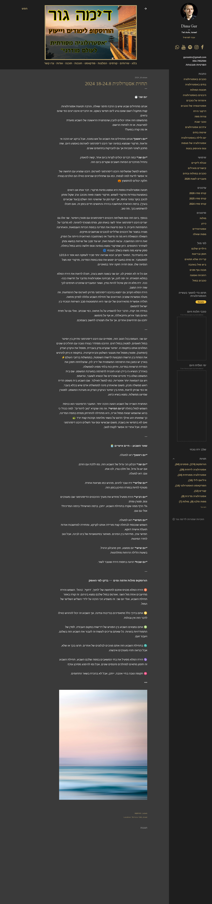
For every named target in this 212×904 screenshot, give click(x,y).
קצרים (200, 491)
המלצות (102, 63)
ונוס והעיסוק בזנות (196, 148)
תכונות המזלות (198, 90)
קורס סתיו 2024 (197, 204)
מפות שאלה (199, 234)
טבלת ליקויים (198, 163)
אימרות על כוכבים (196, 100)
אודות (59, 63)
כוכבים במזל (199, 280)
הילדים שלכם (198, 248)
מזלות (203, 218)
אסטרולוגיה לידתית (193, 469)
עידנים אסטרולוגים (195, 127)
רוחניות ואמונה (198, 275)
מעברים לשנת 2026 (195, 178)
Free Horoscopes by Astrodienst (191, 315)
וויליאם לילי (197, 480)
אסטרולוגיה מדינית (194, 496)
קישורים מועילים (197, 168)
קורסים (113, 63)
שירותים (124, 63)
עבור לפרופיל (189, 37)
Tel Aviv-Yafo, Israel (139, 817)
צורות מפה (200, 116)
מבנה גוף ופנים (198, 270)
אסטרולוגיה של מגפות (193, 143)
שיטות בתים (199, 132)
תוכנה (68, 63)
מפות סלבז (198, 501)
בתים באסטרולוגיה (195, 84)
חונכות (78, 63)
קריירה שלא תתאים (195, 259)
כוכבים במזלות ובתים (194, 173)
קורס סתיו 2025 (197, 198)
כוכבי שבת (200, 121)
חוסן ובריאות (199, 254)
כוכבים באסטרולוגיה (195, 79)
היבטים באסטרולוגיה (194, 95)
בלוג (134, 63)
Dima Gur (189, 26)
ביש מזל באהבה (197, 264)
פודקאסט (90, 63)
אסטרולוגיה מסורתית (192, 475)
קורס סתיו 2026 (197, 193)
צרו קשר (49, 63)
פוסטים (182, 464)
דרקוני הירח (199, 111)
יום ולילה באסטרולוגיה (193, 137)
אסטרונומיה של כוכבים (193, 106)
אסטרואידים (199, 229)
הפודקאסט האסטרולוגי (191, 485)
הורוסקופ (138, 813)
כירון (203, 223)
